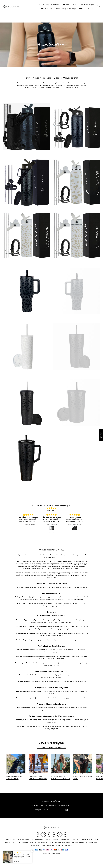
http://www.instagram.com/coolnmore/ (51, 747)
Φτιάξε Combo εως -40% (50, 8)
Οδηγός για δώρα (69, 8)
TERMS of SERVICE (35, 845)
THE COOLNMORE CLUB (44, 842)
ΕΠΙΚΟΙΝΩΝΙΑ (9, 842)
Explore (91, 8)
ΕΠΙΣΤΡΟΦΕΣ (75, 840)
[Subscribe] (66, 810)
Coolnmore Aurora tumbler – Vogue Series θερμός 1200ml (82, 776)
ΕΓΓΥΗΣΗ (48, 840)
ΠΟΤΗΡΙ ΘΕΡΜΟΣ (37, 840)
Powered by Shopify (56, 853)
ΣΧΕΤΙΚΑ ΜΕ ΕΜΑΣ (22, 842)
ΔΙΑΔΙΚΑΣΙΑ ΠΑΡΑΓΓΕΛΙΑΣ (64, 845)
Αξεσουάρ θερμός (88, 4)
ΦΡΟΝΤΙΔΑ (56, 840)
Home (41, 4)
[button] (50, 532)
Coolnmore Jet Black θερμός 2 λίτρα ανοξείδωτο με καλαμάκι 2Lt (38, 776)
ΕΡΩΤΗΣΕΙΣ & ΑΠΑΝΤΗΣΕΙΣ (61, 842)
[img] (51, 508)
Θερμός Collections (70, 4)
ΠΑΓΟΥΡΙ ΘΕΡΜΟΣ (24, 840)
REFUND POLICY (46, 845)
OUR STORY (33, 842)
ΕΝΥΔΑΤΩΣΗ (65, 840)
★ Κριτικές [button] (101, 435)
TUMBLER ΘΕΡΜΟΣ (11, 840)
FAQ (53, 845)
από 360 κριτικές (50, 510)
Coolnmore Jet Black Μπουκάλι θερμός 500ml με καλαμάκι (14, 776)
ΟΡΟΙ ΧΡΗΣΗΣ (93, 842)
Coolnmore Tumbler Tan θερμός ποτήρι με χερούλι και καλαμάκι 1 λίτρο (60, 776)
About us (82, 8)
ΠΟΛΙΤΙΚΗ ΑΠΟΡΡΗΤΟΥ (79, 842)
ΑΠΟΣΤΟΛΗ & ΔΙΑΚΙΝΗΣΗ (89, 840)
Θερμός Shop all (52, 4)
